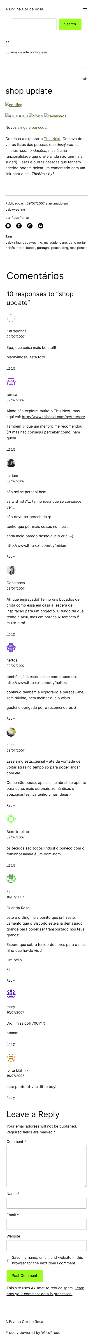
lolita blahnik (17, 1070)
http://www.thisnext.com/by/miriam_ (38, 545)
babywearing (15, 209)
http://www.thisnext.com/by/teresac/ (53, 416)
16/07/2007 (15, 1076)
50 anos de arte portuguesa (26, 52)
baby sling (13, 242)
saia (85, 79)
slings (22, 127)
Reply (11, 368)
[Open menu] (85, 9)
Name (13, 1193)
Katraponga (17, 331)
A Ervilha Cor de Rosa (24, 9)
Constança (16, 583)
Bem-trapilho (18, 831)
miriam (12, 475)
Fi (8, 891)
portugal (43, 248)
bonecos (39, 127)
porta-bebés (25, 248)
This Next (52, 138)
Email (13, 1215)
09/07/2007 (16, 336)
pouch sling (59, 248)
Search (70, 24)
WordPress (50, 1332)
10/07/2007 (15, 897)
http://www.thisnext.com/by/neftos (37, 682)
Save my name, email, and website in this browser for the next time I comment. (47, 1260)
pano (63, 242)
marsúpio (51, 242)
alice (10, 744)
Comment (16, 1141)
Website (13, 1236)
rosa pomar (78, 248)
